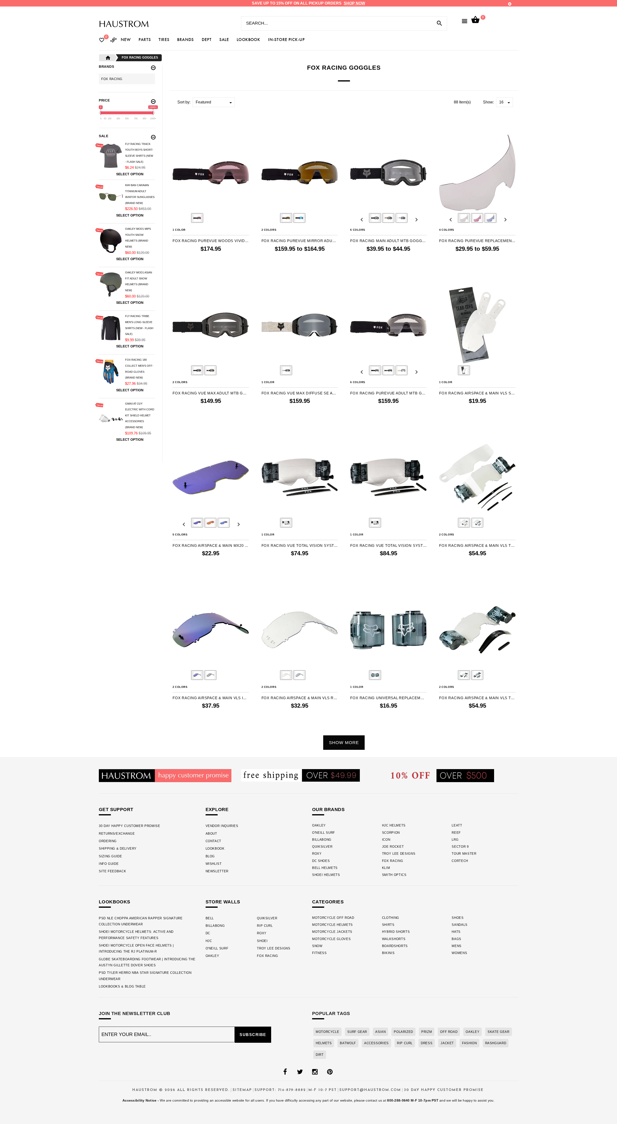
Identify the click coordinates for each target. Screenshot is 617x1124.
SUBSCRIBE (253, 1035)
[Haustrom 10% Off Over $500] (442, 775)
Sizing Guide (110, 856)
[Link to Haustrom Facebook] (285, 1072)
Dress (426, 1043)
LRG (455, 839)
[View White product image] (402, 218)
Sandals (460, 925)
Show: (488, 102)
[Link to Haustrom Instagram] (314, 1072)
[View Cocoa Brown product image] (210, 370)
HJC (209, 941)
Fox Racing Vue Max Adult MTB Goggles (211, 393)
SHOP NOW (354, 3)
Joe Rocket (393, 846)
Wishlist (214, 864)
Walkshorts (394, 939)
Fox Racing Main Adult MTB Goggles (388, 241)
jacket (447, 1043)
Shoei (262, 941)
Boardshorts (395, 946)
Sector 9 (460, 846)
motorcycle (327, 1032)
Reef (456, 832)
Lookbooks (114, 901)
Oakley (319, 825)
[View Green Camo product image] (388, 370)
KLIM (386, 868)
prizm (426, 1032)
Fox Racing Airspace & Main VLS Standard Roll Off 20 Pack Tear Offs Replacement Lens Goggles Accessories (477, 393)
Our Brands (328, 809)
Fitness (319, 953)
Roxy (317, 853)
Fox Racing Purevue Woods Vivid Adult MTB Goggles (211, 241)
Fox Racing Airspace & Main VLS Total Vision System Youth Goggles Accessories (477, 698)
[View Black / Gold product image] (286, 218)
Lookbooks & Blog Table (122, 986)
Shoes (457, 918)
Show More (344, 742)
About (211, 833)
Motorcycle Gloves (331, 939)
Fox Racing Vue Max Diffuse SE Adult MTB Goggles (300, 393)
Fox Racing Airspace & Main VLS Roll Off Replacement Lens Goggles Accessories (300, 698)
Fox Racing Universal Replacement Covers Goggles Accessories (388, 698)
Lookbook (215, 848)
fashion (469, 1043)
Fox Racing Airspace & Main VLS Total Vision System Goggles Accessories (477, 545)
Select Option (129, 174)
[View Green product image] (224, 523)
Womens (459, 953)
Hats (456, 932)
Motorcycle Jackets (332, 932)
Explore (217, 809)
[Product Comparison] (113, 40)
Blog (210, 856)
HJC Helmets (394, 825)
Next (237, 218)
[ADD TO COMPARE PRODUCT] (183, 122)
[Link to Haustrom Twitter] (300, 1072)
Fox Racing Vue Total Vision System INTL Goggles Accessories (388, 545)
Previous (184, 218)
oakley (472, 1032)
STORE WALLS (223, 901)
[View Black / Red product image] (197, 218)
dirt (320, 1054)
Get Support (116, 809)
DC (208, 933)
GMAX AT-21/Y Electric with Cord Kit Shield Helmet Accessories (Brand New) (139, 415)
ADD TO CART (226, 259)
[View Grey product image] (490, 218)
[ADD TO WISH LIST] (176, 121)
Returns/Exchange (117, 833)
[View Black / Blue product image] (299, 218)
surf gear (357, 1032)
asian (380, 1032)
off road (448, 1032)
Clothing (390, 918)
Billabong (321, 839)
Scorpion (391, 832)
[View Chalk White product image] (286, 370)
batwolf (348, 1043)
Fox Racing (392, 861)
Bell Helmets (325, 868)
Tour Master (464, 853)
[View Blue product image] (197, 523)
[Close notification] (509, 4)
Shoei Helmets (326, 875)
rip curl (405, 1043)
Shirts (388, 925)
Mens (457, 946)
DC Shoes (321, 861)
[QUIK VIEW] (190, 121)
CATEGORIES (328, 901)
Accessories (376, 1043)
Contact (213, 841)
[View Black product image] (375, 218)
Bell (210, 918)
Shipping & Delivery (118, 848)
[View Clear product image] (464, 218)
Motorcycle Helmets (332, 925)
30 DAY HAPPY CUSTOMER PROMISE (129, 826)
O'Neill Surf (323, 832)
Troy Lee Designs (399, 853)
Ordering (108, 841)
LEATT (457, 825)
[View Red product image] (477, 218)
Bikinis (388, 953)
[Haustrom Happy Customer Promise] (165, 775)
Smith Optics (394, 875)
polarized (403, 1032)
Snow (317, 946)
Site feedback (112, 871)
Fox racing (111, 79)
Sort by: (183, 102)
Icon (386, 839)
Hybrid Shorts (396, 932)
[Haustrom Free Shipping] (300, 775)
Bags (456, 939)
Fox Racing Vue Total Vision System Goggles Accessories (300, 545)
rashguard (495, 1043)
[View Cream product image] (402, 370)
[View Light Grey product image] (477, 523)
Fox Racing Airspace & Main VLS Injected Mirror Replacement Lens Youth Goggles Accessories (211, 698)
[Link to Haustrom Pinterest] (329, 1072)
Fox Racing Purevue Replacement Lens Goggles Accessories (477, 241)
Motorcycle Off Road (333, 918)
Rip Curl (265, 926)
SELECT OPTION (313, 259)
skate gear (498, 1032)
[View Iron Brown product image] (388, 218)
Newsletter (217, 871)
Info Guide (109, 864)
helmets (324, 1043)
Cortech (460, 861)
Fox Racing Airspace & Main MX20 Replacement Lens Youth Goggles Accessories (211, 545)
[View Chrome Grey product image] (210, 675)
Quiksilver (322, 846)
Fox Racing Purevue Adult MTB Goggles (388, 393)
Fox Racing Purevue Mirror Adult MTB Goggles (300, 241)
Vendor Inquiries (222, 826)
